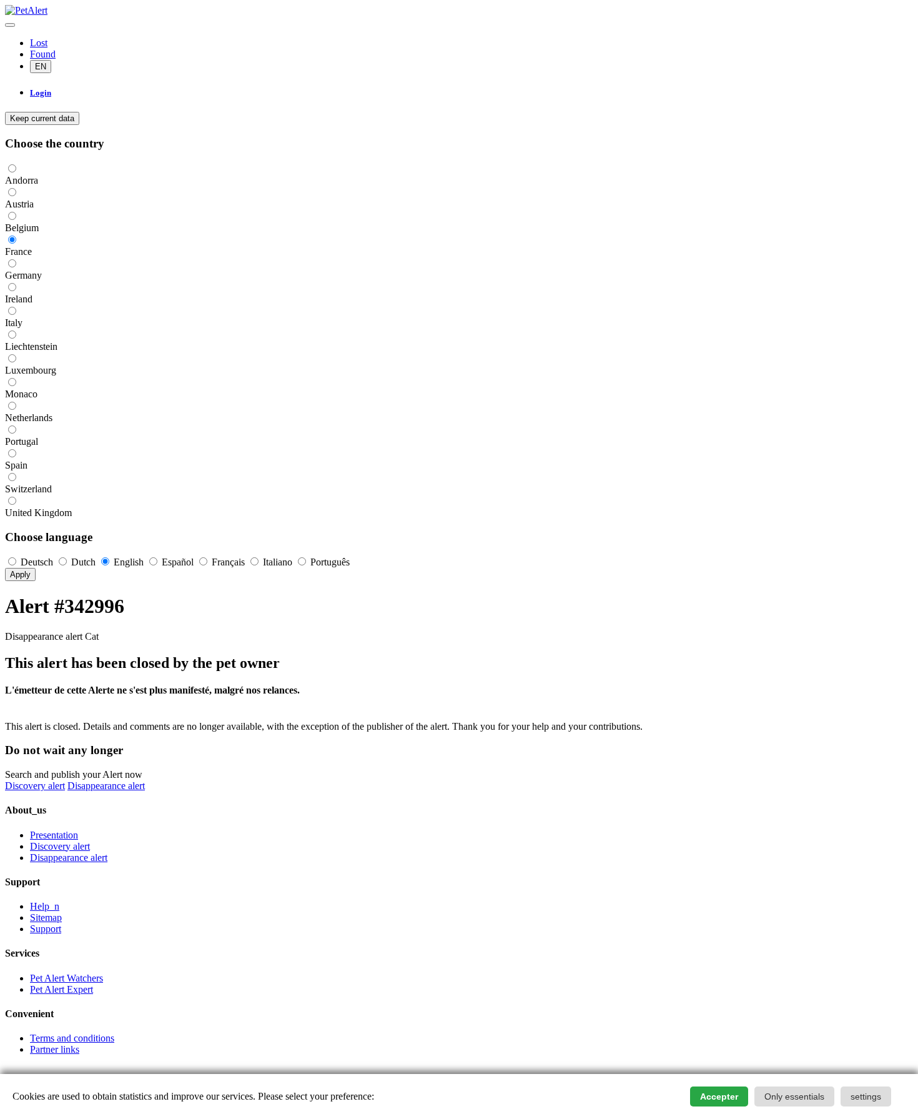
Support (45, 928)
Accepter (719, 1097)
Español (177, 562)
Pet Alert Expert (61, 989)
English (128, 562)
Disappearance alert (106, 785)
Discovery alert (35, 785)
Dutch (83, 562)
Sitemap (46, 917)
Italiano (277, 562)
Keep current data (42, 118)
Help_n (44, 906)
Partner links (54, 1049)
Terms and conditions (72, 1038)
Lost (38, 42)
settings (866, 1097)
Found (43, 54)
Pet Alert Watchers (66, 978)
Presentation (54, 835)
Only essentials (794, 1097)
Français (228, 562)
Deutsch (37, 562)
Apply (20, 574)
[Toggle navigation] (10, 25)
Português (329, 562)
